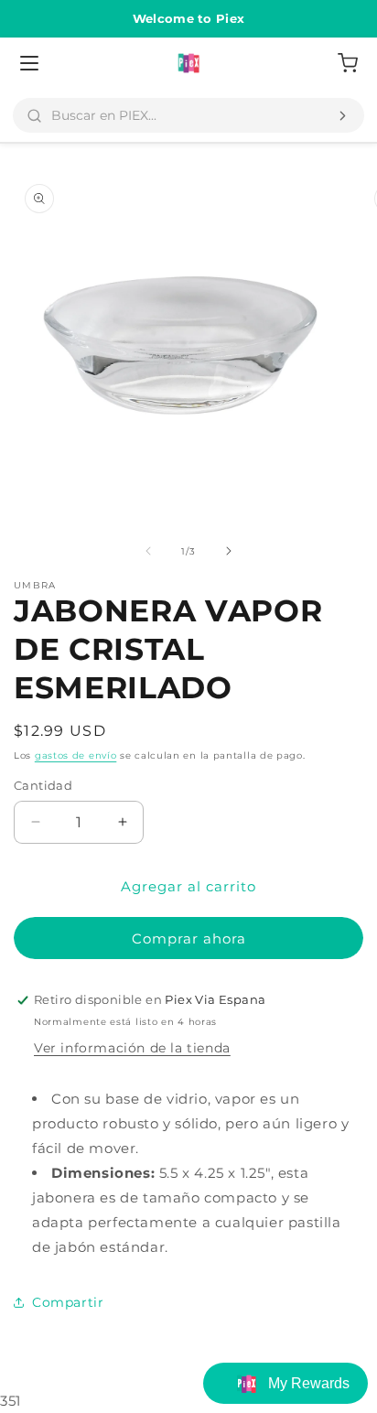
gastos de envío (76, 755)
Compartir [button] (67, 1302)
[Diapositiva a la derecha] (229, 551)
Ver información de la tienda (132, 1048)
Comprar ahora (189, 938)
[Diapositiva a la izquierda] (148, 551)
